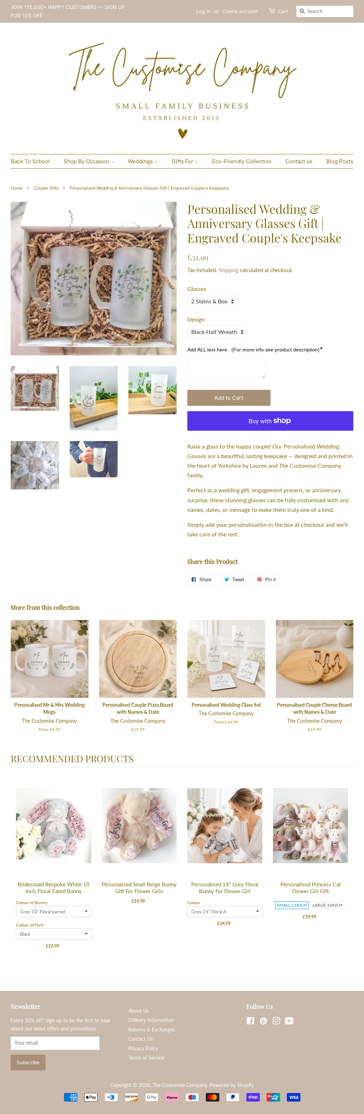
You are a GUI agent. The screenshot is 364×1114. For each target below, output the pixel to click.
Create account (240, 11)
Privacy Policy (143, 1048)
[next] (346, 867)
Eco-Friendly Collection (242, 161)
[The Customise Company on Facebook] (250, 1022)
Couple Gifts (46, 188)
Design (195, 319)
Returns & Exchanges (151, 1030)
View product (54, 833)
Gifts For (183, 161)
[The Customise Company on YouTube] (289, 1022)
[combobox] (324, 11)
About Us (138, 1011)
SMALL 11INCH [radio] (292, 905)
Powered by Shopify (232, 1085)
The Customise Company (179, 1085)
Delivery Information (151, 1020)
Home (16, 188)
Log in (203, 11)
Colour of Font (29, 925)
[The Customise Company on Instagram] (276, 1022)
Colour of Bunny (31, 902)
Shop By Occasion (87, 161)
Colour (193, 902)
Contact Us (140, 1039)
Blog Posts (339, 161)
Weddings (141, 161)
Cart (283, 11)
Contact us (298, 161)
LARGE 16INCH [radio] (327, 905)
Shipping (229, 270)
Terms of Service (146, 1058)
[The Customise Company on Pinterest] (263, 1022)
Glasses (196, 288)
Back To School (30, 161)
